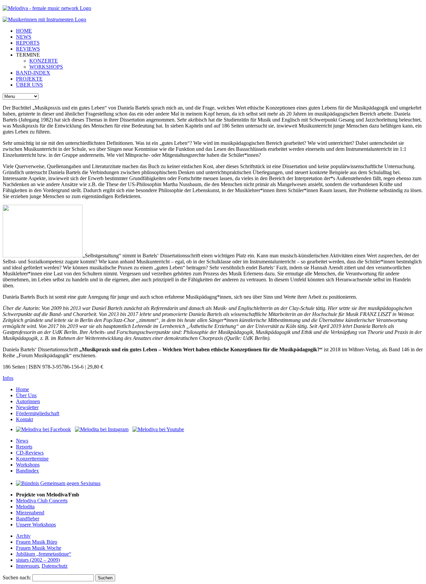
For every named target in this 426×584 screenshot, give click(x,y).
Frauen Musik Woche (38, 548)
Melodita (25, 506)
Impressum (27, 566)
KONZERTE (43, 61)
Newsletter (27, 407)
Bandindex (27, 470)
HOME (24, 31)
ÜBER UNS (29, 85)
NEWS (23, 37)
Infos (8, 378)
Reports (24, 446)
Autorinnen (28, 401)
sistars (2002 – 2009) (38, 560)
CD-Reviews (30, 452)
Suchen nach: (17, 577)
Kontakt (24, 419)
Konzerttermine (32, 458)
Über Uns (26, 395)
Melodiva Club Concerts (42, 500)
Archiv (23, 536)
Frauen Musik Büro (36, 542)
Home (22, 389)
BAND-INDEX (33, 73)
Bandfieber (27, 518)
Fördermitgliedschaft (37, 413)
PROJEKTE (29, 79)
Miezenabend (30, 512)
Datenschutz (55, 566)
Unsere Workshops (36, 524)
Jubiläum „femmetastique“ (43, 554)
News (22, 440)
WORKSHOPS (46, 67)
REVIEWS (28, 49)
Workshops (28, 464)
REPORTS (28, 43)
